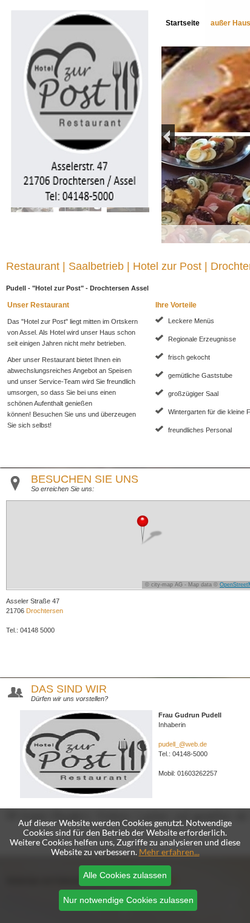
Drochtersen (44, 610)
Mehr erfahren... (169, 852)
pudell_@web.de (182, 744)
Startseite (183, 23)
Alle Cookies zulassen (125, 875)
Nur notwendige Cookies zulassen (128, 900)
